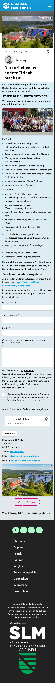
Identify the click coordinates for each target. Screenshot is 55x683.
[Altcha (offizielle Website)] (46, 419)
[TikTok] (39, 530)
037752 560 (17, 451)
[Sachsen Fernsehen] (17, 5)
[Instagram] (31, 530)
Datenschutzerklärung (13, 387)
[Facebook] (23, 530)
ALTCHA (21, 423)
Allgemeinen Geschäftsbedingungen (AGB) (18, 372)
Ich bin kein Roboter (20, 419)
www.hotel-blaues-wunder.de (25, 460)
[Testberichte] (15, 530)
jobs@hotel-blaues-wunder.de (24, 456)
